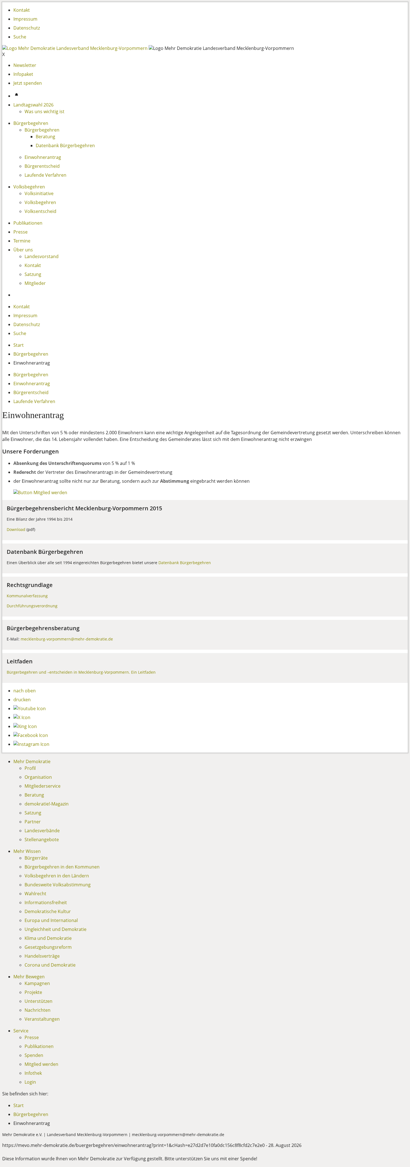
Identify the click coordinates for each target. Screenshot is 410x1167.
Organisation (38, 777)
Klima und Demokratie (48, 938)
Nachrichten (37, 1010)
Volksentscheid (40, 211)
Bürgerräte (36, 858)
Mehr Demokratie (31, 761)
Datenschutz (26, 28)
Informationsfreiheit (46, 902)
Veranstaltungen (42, 1019)
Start (18, 345)
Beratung (45, 137)
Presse (20, 232)
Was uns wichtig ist (44, 111)
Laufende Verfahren (45, 175)
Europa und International (51, 920)
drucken (22, 700)
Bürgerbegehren (30, 123)
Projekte (33, 992)
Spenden (34, 1055)
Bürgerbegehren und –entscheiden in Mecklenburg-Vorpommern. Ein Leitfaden (81, 672)
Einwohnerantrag (43, 157)
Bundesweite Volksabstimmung (58, 885)
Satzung (33, 274)
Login (30, 1082)
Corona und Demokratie (50, 965)
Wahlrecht (35, 894)
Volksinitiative (39, 193)
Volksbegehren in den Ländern (57, 876)
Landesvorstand (42, 256)
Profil (30, 768)
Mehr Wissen (27, 851)
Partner (33, 822)
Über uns (23, 250)
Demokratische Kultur (48, 911)
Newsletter (24, 65)
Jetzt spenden (27, 83)
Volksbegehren (29, 187)
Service (20, 1031)
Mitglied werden (41, 1064)
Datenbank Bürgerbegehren (65, 145)
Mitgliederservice (43, 786)
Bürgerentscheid (42, 166)
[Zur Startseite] (75, 48)
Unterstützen (38, 1001)
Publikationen (27, 223)
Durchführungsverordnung (32, 605)
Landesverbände (42, 831)
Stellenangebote (42, 839)
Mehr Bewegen (29, 977)
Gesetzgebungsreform (48, 947)
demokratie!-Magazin (47, 804)
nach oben (24, 691)
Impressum (25, 19)
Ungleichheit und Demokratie (55, 929)
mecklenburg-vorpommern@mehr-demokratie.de (67, 639)
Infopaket (23, 74)
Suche (19, 37)
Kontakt (21, 10)
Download (16, 529)
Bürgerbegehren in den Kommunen (62, 867)
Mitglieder (35, 283)
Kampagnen (37, 983)
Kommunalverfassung (27, 595)
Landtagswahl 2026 (33, 105)
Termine (21, 241)
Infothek (33, 1073)
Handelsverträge (42, 956)
